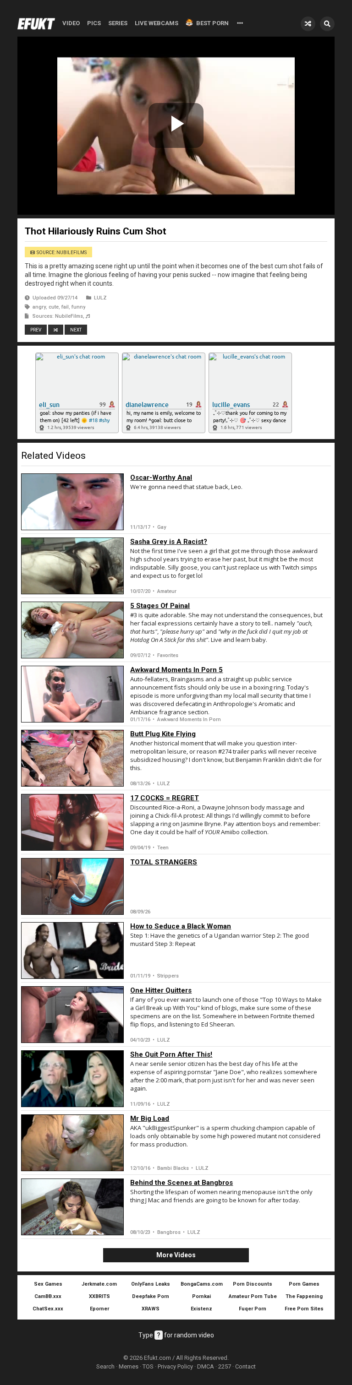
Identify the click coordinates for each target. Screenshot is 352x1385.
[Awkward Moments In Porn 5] (72, 694)
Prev (35, 329)
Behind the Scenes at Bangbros (181, 1183)
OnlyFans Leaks (150, 1284)
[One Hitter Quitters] (72, 1014)
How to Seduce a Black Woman (180, 926)
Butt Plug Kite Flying (163, 734)
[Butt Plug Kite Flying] (72, 758)
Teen (163, 848)
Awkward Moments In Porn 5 (176, 670)
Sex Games (48, 1284)
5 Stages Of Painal (160, 606)
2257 (224, 1366)
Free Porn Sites (304, 1309)
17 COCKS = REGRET (164, 798)
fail (65, 307)
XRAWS (151, 1309)
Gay (161, 527)
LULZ (100, 298)
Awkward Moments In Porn (189, 719)
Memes (128, 1366)
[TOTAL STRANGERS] (72, 886)
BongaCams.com (202, 1284)
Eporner (99, 1309)
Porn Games (304, 1284)
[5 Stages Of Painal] (72, 630)
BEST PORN (212, 23)
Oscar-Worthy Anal (161, 477)
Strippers (168, 976)
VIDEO (71, 23)
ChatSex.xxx (48, 1309)
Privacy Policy (175, 1366)
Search (105, 1366)
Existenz (201, 1309)
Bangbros (169, 1232)
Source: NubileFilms (61, 252)
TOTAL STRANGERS (163, 862)
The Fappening (304, 1296)
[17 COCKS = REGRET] (72, 822)
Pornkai (201, 1296)
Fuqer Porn (252, 1309)
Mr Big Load (149, 1118)
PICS (94, 23)
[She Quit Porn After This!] (72, 1078)
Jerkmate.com (99, 1284)
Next (76, 329)
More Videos (176, 1255)
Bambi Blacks (173, 1168)
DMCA (205, 1366)
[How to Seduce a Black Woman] (72, 950)
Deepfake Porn (150, 1296)
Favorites (167, 655)
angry (39, 307)
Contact (245, 1366)
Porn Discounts (252, 1284)
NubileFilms (69, 316)
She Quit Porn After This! (171, 1054)
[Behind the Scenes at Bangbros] (72, 1207)
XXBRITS (99, 1296)
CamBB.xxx (47, 1296)
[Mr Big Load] (72, 1142)
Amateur (166, 591)
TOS (148, 1366)
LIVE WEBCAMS (156, 23)
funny (78, 307)
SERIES (117, 23)
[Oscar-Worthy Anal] (72, 501)
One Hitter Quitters (161, 990)
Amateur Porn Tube (253, 1296)
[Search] (327, 23)
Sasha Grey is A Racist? (168, 542)
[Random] (308, 23)
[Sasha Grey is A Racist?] (72, 566)
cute (54, 307)
